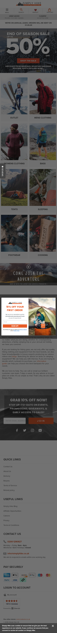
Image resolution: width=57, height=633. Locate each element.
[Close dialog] (54, 299)
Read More (40, 630)
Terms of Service (23, 329)
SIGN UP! (15, 326)
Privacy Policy (17, 330)
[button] (2, 171)
